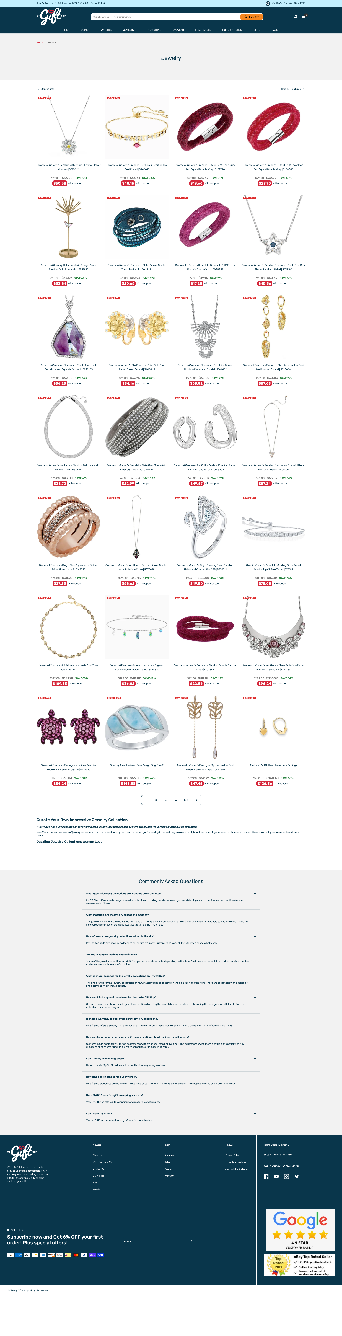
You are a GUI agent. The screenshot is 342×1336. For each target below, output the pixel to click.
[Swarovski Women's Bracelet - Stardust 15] (205, 127)
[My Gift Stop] (22, 1145)
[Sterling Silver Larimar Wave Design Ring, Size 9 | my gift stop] (137, 727)
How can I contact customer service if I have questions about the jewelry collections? (137, 1037)
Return (168, 1162)
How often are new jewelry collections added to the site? (120, 936)
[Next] (196, 800)
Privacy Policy (232, 1155)
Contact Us (98, 1168)
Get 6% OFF (67, 1237)
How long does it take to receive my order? (111, 1076)
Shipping (169, 1155)
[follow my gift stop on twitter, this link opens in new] (296, 1178)
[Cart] (303, 16)
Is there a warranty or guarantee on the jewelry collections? (122, 1018)
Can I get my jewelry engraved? (105, 1058)
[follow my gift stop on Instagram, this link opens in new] (286, 1178)
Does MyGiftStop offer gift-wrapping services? (114, 1095)
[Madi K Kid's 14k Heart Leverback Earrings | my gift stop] (274, 727)
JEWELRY (128, 30)
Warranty (169, 1175)
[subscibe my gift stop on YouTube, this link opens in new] (276, 1178)
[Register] (190, 1241)
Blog (95, 1182)
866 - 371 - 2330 (283, 1154)
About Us (97, 1155)
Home (40, 42)
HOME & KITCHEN (232, 30)
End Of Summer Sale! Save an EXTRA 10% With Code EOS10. (71, 3)
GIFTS (256, 30)
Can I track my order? (99, 1113)
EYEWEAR (178, 30)
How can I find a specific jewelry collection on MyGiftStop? (121, 997)
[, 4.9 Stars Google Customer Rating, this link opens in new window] (300, 1230)
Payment (169, 1168)
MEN (66, 30)
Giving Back (99, 1175)
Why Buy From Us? (103, 1162)
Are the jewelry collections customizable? (111, 954)
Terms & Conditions (235, 1162)
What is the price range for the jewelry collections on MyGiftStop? (125, 976)
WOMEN (85, 30)
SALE (275, 30)
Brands (96, 1189)
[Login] (296, 17)
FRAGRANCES (203, 30)
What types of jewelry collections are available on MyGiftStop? (123, 893)
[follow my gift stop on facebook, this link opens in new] (266, 1178)
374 (186, 800)
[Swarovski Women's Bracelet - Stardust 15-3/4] (274, 127)
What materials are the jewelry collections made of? (117, 914)
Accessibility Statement (237, 1168)
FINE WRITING (153, 30)
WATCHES (106, 30)
